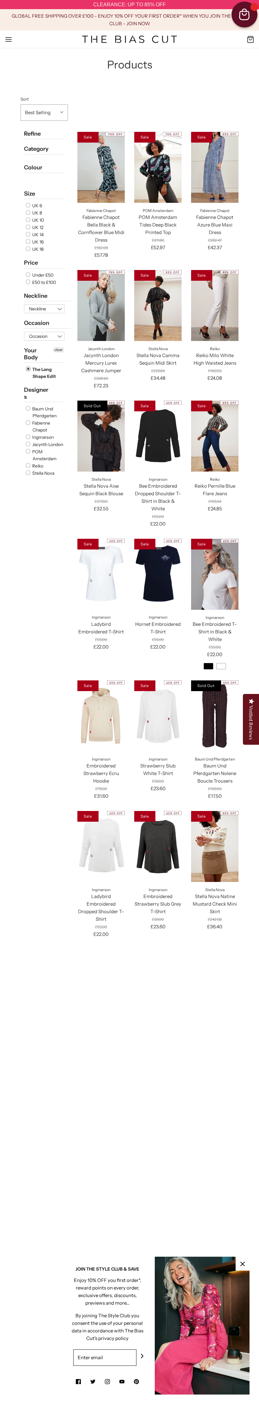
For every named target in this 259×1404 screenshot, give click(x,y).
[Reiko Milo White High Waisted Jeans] (214, 305)
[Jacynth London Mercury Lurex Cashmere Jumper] (101, 305)
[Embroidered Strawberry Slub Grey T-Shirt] (158, 846)
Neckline (35, 295)
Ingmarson (42, 437)
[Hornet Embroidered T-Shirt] (158, 574)
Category (36, 148)
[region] (129, 4)
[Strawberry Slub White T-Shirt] (158, 715)
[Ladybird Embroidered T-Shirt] (101, 574)
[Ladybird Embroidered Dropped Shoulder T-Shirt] (101, 846)
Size (29, 193)
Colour (33, 167)
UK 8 (36, 213)
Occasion (36, 323)
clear (58, 349)
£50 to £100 (43, 282)
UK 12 (37, 227)
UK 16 (37, 242)
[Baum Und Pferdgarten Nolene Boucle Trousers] (214, 715)
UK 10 (37, 220)
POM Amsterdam (44, 455)
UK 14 (37, 235)
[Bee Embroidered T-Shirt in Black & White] (214, 574)
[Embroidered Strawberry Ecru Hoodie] (101, 715)
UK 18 (37, 249)
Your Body (31, 354)
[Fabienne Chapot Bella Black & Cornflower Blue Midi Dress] (101, 167)
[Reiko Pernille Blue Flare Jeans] (214, 436)
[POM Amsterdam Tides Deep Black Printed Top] (158, 167)
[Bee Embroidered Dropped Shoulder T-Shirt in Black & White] (158, 436)
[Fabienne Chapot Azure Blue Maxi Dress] (214, 167)
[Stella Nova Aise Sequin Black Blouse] (101, 436)
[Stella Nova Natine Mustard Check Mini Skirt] (214, 846)
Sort (25, 99)
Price (31, 262)
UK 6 (36, 206)
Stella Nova (42, 473)
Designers (36, 393)
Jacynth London (47, 444)
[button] (44, 112)
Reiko (37, 466)
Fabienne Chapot (40, 426)
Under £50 (42, 275)
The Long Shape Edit (43, 373)
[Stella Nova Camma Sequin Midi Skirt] (158, 305)
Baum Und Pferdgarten (44, 412)
